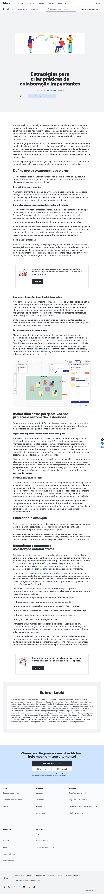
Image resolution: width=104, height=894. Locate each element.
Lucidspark (40, 793)
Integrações (40, 813)
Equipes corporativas (11, 793)
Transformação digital (77, 793)
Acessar (38, 281)
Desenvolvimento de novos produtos (83, 806)
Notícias (6, 840)
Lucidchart (40, 800)
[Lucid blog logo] (10, 9)
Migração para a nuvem (78, 800)
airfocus (39, 806)
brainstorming (44, 351)
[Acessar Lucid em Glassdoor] (29, 887)
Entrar (98, 3)
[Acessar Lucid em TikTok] (34, 887)
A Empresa (50, 3)
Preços (5, 806)
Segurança (40, 834)
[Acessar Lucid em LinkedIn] (4, 887)
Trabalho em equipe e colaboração (42, 96)
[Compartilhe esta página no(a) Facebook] (102, 447)
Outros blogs (22, 9)
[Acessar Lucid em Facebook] (19, 887)
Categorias (34, 9)
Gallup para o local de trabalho (45, 573)
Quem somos (8, 834)
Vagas (5, 847)
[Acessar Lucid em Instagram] (14, 887)
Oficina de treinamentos (45, 847)
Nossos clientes (9, 854)
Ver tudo (72, 820)
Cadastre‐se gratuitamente (90, 9)
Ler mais (38, 668)
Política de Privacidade (59, 775)
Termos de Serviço (61, 773)
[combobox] (62, 9)
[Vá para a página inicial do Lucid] (10, 3)
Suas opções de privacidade (29, 880)
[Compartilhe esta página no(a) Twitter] (102, 439)
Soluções (31, 3)
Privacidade (19, 875)
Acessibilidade (8, 861)
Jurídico (30, 875)
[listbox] (61, 9)
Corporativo (62, 3)
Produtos (21, 3)
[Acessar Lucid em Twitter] (9, 887)
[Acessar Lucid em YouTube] (24, 887)
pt (7, 878)
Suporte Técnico (42, 840)
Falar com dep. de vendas (13, 800)
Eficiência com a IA (76, 813)
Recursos (40, 3)
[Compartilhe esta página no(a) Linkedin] (102, 443)
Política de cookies (73, 875)
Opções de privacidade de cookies (49, 875)
